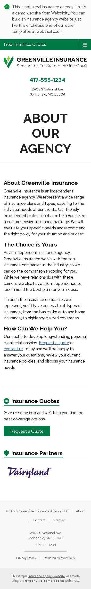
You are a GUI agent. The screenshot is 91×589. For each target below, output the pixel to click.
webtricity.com (50, 31)
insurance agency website (50, 19)
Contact (39, 520)
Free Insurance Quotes (25, 44)
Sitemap (59, 520)
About (80, 511)
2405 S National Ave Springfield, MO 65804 (45, 535)
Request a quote (54, 342)
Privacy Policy (26, 557)
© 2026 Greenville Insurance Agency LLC (37, 511)
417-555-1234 (47, 79)
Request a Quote (26, 431)
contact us (13, 348)
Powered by (59, 557)
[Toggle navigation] (85, 44)
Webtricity (60, 13)
